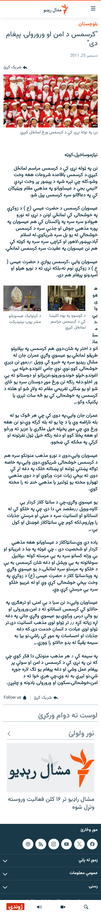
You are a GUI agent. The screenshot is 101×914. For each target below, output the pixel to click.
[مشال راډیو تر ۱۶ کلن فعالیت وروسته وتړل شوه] (50, 767)
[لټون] (86, 907)
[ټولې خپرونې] (39, 907)
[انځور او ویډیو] (62, 907)
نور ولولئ (81, 734)
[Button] (15, 67)
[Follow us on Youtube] (66, 844)
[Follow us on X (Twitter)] (79, 844)
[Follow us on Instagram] (53, 844)
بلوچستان (88, 24)
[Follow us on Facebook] (92, 844)
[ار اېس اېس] (40, 844)
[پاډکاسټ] (27, 844)
